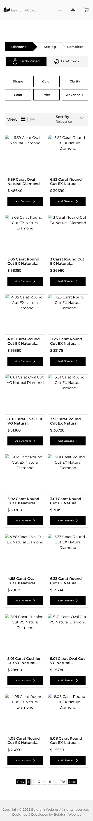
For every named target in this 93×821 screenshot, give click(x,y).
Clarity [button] (75, 81)
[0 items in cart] (86, 9)
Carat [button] (18, 95)
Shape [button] (18, 81)
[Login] (73, 10)
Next (72, 782)
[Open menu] (60, 10)
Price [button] (46, 95)
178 (62, 782)
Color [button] (46, 81)
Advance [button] (75, 94)
